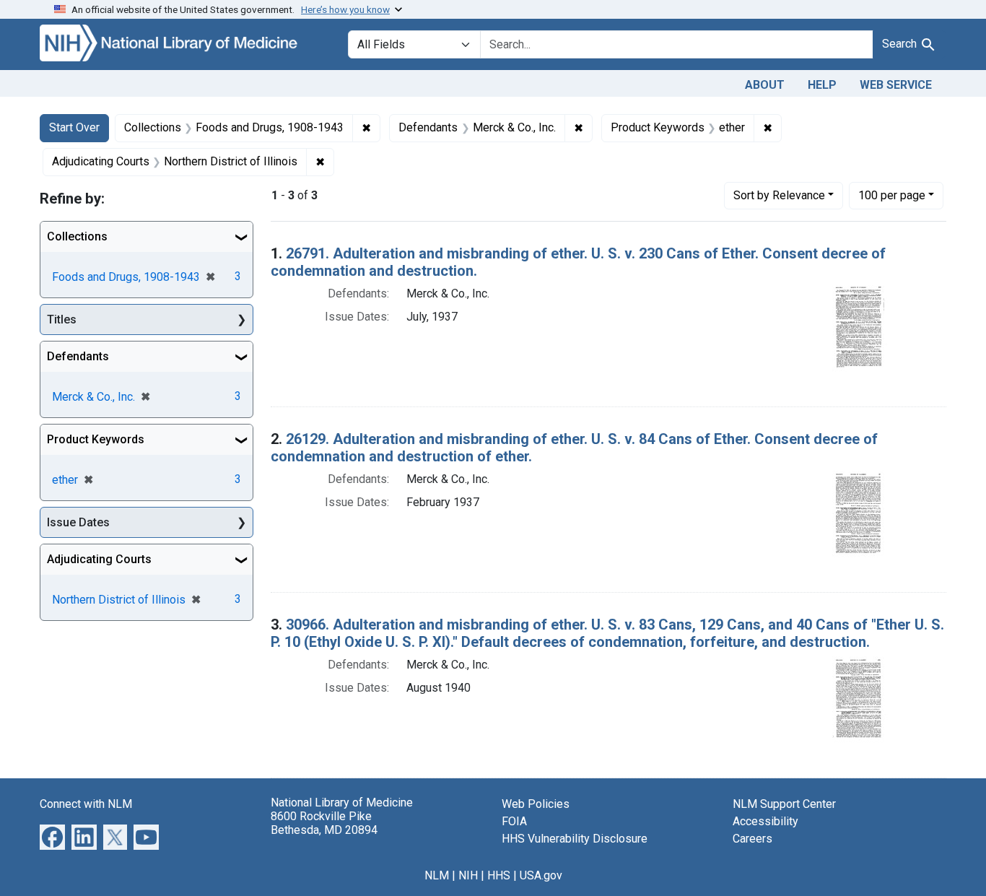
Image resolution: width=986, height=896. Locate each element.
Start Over (74, 127)
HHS (498, 875)
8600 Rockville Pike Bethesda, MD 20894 (324, 823)
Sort (779, 195)
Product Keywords (95, 439)
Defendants (78, 356)
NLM (436, 875)
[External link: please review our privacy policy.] (52, 836)
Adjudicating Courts (99, 559)
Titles (62, 319)
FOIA (514, 821)
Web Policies (536, 804)
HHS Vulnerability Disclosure (574, 838)
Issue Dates (78, 522)
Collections (77, 236)
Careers (752, 838)
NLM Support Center (784, 804)
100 (891, 195)
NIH (468, 875)
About (765, 85)
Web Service (896, 85)
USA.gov (541, 875)
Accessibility (765, 821)
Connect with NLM (86, 804)
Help (822, 85)
